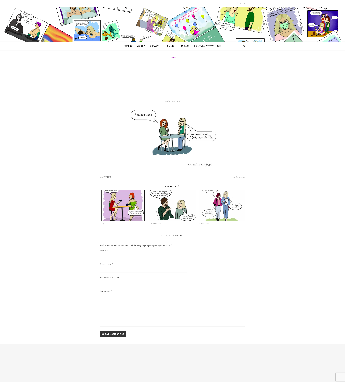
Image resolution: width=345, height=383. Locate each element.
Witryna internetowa (109, 277)
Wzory (141, 45)
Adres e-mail (106, 264)
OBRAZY (154, 45)
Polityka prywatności (207, 45)
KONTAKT (184, 45)
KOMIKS (128, 45)
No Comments (239, 177)
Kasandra (106, 177)
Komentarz (106, 291)
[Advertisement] (172, 79)
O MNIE (170, 45)
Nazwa (104, 250)
